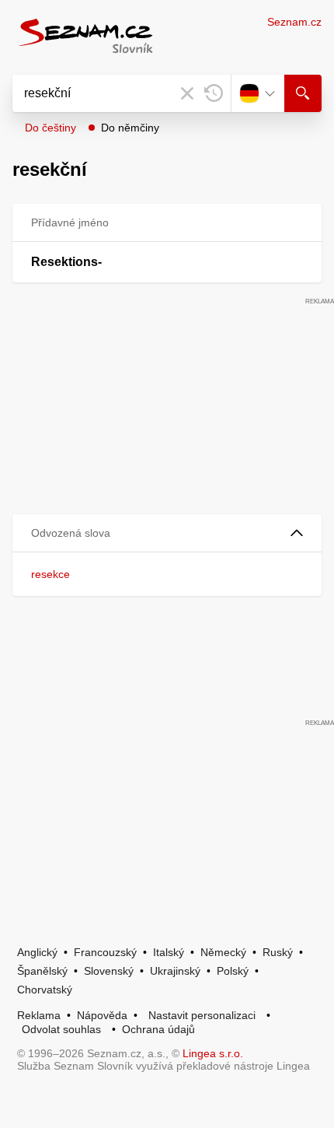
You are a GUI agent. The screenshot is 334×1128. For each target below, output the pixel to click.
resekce (50, 574)
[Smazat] (187, 93)
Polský (233, 971)
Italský (168, 952)
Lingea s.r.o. (213, 1053)
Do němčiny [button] (130, 127)
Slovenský (109, 971)
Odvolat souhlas (61, 1029)
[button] (167, 533)
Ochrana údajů (158, 1029)
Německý (223, 952)
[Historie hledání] (214, 93)
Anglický (37, 952)
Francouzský (105, 952)
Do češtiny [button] (50, 127)
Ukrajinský (175, 971)
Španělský (42, 971)
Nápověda (102, 1015)
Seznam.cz (294, 22)
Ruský (278, 952)
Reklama (39, 1015)
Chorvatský (44, 989)
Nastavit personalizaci (202, 1015)
